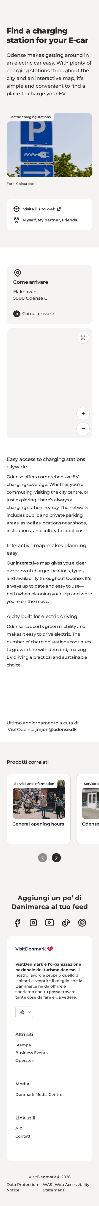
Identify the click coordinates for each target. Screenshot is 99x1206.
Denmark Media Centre (38, 1094)
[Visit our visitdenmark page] (49, 922)
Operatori (24, 1060)
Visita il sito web (39, 209)
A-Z (18, 1128)
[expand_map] (83, 338)
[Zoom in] (83, 413)
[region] (49, 383)
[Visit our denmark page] (17, 922)
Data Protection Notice (22, 1187)
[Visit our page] (33, 922)
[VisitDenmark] (34, 949)
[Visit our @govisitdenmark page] (66, 922)
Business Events (31, 1052)
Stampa (23, 1045)
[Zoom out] (83, 428)
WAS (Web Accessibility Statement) (66, 1187)
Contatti (23, 1136)
